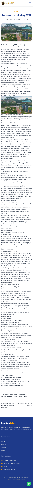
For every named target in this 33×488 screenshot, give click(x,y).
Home (3, 441)
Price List (3, 447)
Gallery (9, 316)
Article (16, 11)
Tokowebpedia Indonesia (19, 479)
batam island (9, 394)
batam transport (19, 394)
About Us (3, 444)
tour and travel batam (20, 397)
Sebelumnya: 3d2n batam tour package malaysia (8, 405)
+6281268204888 (10, 375)
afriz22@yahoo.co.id (13, 379)
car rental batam (6, 397)
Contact (3, 450)
